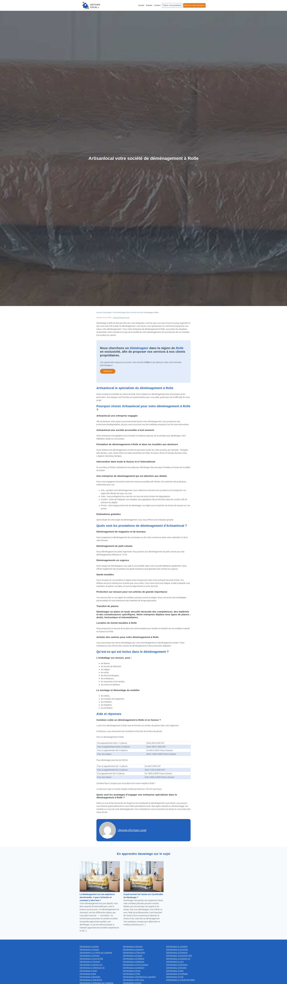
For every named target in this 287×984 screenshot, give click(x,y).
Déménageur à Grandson (133, 967)
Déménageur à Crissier (89, 949)
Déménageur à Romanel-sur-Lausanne (139, 977)
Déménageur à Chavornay (134, 952)
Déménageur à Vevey (132, 983)
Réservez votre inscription (194, 5)
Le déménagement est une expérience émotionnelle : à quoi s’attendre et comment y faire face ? (97, 897)
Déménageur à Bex (88, 974)
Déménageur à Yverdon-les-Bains (180, 980)
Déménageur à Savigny (133, 946)
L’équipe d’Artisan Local (121, 317)
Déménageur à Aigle (88, 971)
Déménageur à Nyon (132, 971)
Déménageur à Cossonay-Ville (179, 955)
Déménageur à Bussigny (90, 977)
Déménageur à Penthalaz (177, 974)
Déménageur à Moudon (176, 967)
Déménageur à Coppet (132, 955)
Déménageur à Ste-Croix (133, 980)
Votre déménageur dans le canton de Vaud (128, 312)
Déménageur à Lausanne (177, 946)
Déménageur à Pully (175, 977)
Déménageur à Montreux (177, 964)
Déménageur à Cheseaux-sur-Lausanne (96, 983)
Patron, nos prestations (172, 5)
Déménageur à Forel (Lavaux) (135, 964)
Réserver (108, 371)
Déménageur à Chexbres (177, 952)
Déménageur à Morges (90, 955)
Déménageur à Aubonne (133, 949)
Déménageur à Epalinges (133, 961)
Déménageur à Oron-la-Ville (91, 958)
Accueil (99, 312)
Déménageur (107, 312)
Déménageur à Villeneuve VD (92, 967)
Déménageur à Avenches (177, 949)
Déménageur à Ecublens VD (178, 958)
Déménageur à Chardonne (91, 980)
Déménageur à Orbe (175, 971)
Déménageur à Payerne (90, 961)
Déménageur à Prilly (131, 974)
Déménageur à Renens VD (91, 964)
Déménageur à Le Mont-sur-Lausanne (96, 952)
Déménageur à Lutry (175, 961)
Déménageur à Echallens (133, 958)
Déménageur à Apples (89, 946)
